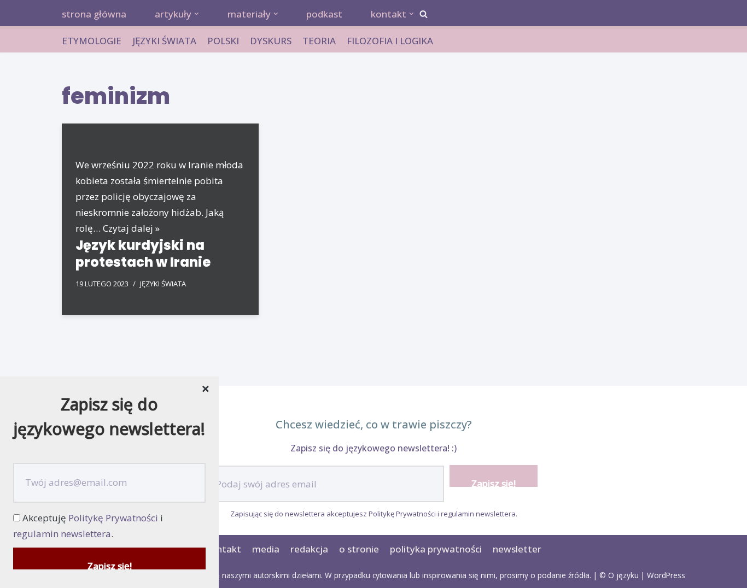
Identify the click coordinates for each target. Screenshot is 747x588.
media (265, 549)
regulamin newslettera (478, 514)
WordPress (666, 575)
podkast (324, 14)
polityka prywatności (436, 549)
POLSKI (223, 40)
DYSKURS (270, 40)
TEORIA (319, 40)
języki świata (163, 284)
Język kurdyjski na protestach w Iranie (143, 253)
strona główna (94, 14)
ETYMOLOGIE (91, 40)
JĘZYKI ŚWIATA (164, 40)
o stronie (359, 549)
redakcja (309, 549)
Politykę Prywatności (402, 514)
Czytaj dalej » (131, 228)
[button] (423, 14)
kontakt (223, 549)
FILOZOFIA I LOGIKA (390, 40)
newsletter (517, 549)
